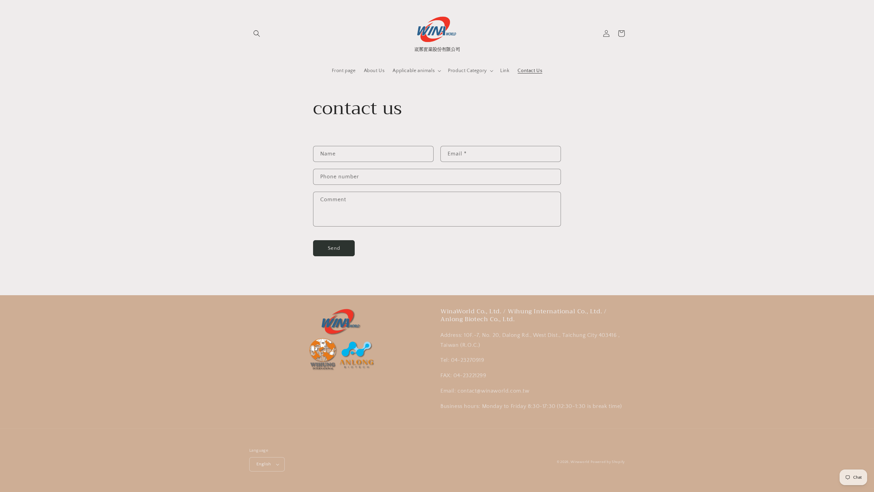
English (263, 464)
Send (334, 248)
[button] (256, 33)
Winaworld (579, 462)
